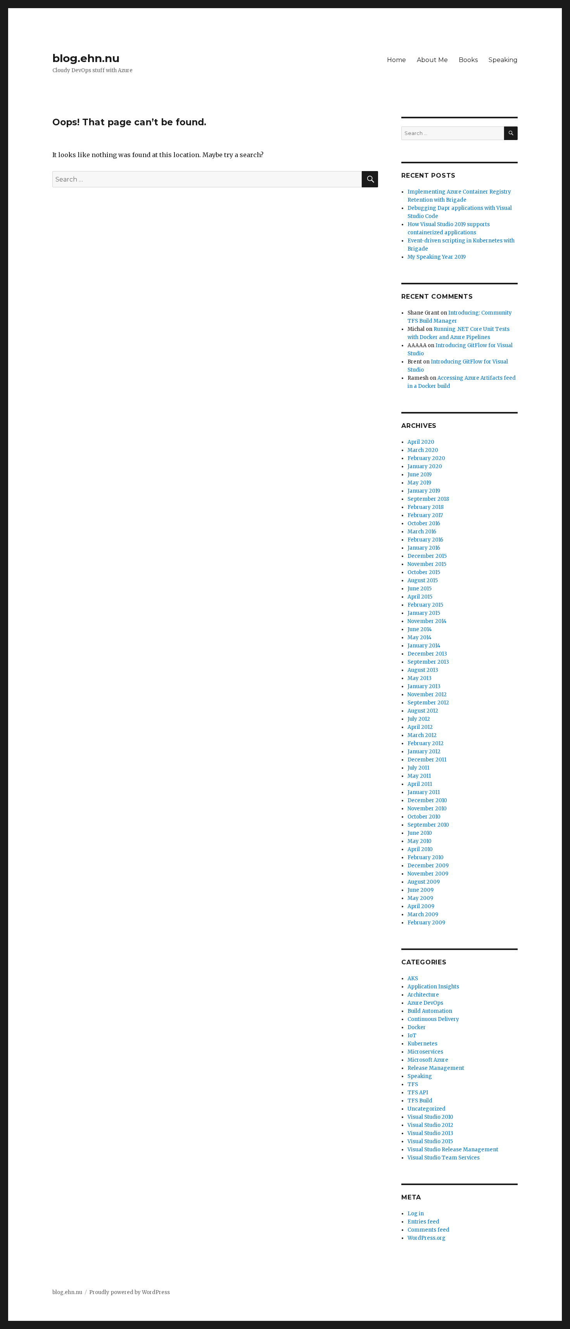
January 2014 (424, 645)
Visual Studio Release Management (453, 1149)
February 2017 (425, 515)
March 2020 (423, 450)
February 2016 (425, 539)
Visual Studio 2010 (430, 1117)
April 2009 (421, 906)
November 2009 (428, 873)
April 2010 (420, 849)
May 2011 (419, 776)
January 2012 (424, 751)
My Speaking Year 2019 (437, 257)
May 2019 (419, 482)
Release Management (436, 1068)
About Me (432, 60)
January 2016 (424, 548)
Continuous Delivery (433, 1019)
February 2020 (426, 458)
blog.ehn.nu (85, 58)
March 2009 (423, 914)
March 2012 (422, 735)
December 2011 (427, 759)
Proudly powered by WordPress (129, 1292)
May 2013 (420, 678)
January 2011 (424, 792)
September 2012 (428, 702)
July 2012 (419, 719)
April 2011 (420, 784)
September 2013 (428, 662)
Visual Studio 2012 (430, 1125)
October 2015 (424, 572)
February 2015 (425, 605)
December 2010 (427, 800)
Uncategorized (427, 1109)
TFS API (418, 1092)
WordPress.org (427, 1238)
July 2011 (418, 768)
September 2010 (428, 825)
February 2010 (426, 857)
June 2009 (421, 890)
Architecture (423, 995)
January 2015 (424, 613)
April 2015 (420, 597)
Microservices (425, 1052)
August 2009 (424, 882)
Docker (417, 1027)
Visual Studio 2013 (430, 1133)
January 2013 (424, 686)
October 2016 (424, 523)
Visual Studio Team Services (444, 1157)
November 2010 (427, 808)
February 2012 (426, 743)
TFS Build (420, 1100)
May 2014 (420, 637)
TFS (413, 1084)
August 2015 (423, 580)
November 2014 (427, 621)
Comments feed (428, 1230)
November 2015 (427, 564)
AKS (413, 978)
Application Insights (433, 986)
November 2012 (427, 694)
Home (396, 60)
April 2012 (420, 727)
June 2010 (420, 833)
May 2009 (420, 898)
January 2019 (424, 491)
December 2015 (427, 556)
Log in (416, 1213)
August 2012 (423, 711)
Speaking (503, 60)
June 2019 (420, 474)
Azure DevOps (425, 1003)
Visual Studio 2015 (430, 1141)
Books (468, 60)
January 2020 (425, 466)
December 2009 (428, 865)
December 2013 (427, 654)
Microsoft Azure (428, 1060)
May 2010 (420, 841)
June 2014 (420, 629)
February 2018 (426, 507)
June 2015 (420, 588)
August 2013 (423, 670)
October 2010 (424, 816)
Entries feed (423, 1221)
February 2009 (426, 922)
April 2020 (421, 442)
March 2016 (422, 531)
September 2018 (428, 499)
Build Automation (430, 1011)
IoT (412, 1035)
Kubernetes (422, 1043)
